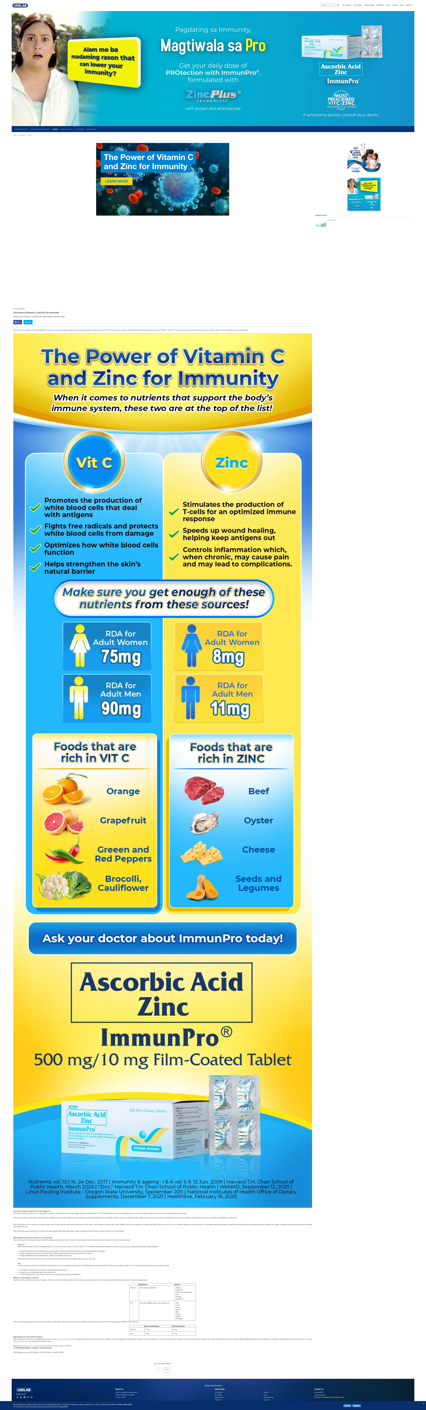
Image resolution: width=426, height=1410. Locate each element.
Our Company (346, 5)
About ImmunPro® (21, 129)
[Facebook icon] (17, 1397)
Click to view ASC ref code (213, 1385)
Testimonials (79, 129)
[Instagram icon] (28, 1397)
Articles (55, 129)
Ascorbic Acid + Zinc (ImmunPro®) (62, 1339)
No (167, 1370)
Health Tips (380, 5)
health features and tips (30, 1346)
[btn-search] (338, 5)
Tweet (29, 322)
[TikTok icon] (21, 1397)
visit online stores (23, 1341)
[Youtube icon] (24, 1397)
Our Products (357, 5)
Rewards (395, 5)
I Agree (347, 1406)
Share (18, 322)
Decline (356, 1406)
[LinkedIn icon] (31, 1397)
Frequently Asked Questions (40, 129)
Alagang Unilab (369, 5)
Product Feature (66, 129)
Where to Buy (91, 129)
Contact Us (409, 5)
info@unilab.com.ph (319, 1395)
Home (15, 135)
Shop (402, 5)
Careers (388, 5)
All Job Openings (268, 1397)
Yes (159, 1370)
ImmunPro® (22, 135)
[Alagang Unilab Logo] (24, 1390)
